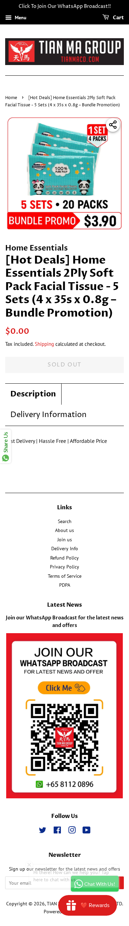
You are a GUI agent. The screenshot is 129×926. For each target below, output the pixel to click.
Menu (19, 17)
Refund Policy (64, 558)
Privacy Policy (64, 567)
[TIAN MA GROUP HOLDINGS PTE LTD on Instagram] (72, 831)
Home (11, 98)
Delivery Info (64, 548)
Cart (118, 17)
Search (65, 521)
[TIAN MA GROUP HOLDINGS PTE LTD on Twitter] (42, 831)
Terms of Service (65, 576)
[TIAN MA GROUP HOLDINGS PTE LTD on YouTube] (86, 831)
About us (64, 530)
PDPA (64, 585)
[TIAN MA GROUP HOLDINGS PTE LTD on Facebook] (57, 831)
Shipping (44, 344)
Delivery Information (48, 415)
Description (33, 394)
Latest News (64, 605)
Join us (64, 539)
